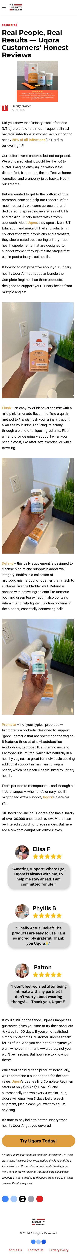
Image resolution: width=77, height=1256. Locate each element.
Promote (9, 724)
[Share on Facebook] (5, 1199)
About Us (15, 1250)
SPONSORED (9, 25)
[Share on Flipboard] (22, 1199)
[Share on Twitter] (13, 1199)
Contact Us (35, 1250)
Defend (7, 563)
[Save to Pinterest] (39, 1199)
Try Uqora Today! (38, 1140)
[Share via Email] (31, 1199)
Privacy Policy (58, 1250)
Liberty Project (21, 106)
